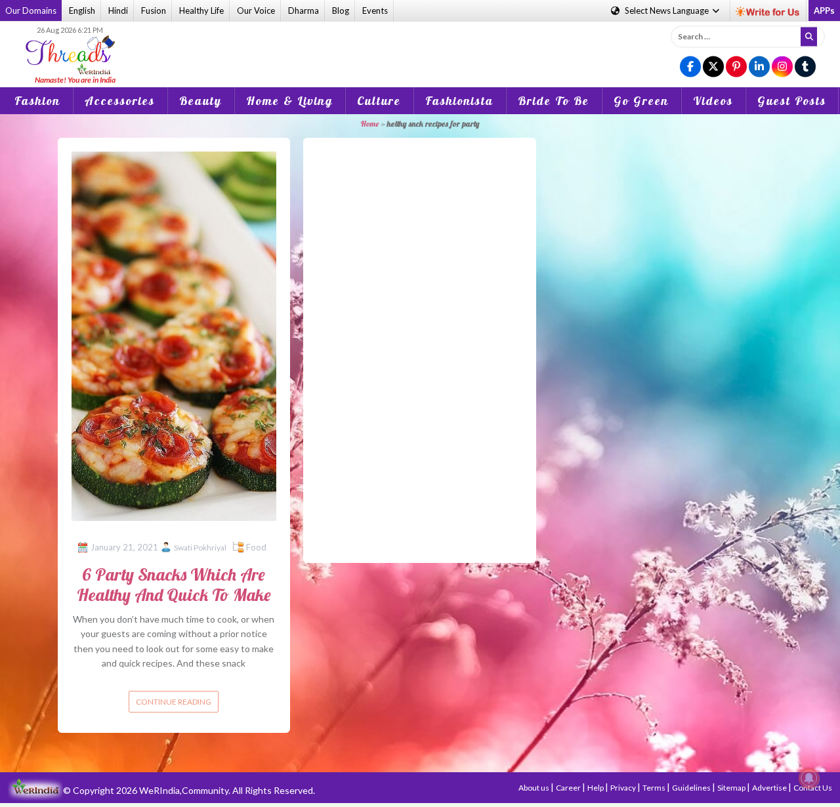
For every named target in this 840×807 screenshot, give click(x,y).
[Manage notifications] (809, 778)
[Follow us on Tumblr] (805, 67)
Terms (654, 788)
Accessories (120, 100)
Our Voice (256, 10)
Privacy (623, 788)
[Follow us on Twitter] (713, 67)
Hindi (118, 10)
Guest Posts (791, 100)
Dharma (303, 10)
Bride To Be (553, 100)
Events (375, 10)
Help (596, 788)
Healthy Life (201, 10)
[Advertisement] (420, 45)
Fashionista (459, 100)
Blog (340, 10)
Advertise (770, 788)
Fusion (153, 10)
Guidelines (692, 788)
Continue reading (173, 702)
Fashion (37, 100)
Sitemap (732, 788)
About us (534, 788)
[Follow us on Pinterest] (736, 67)
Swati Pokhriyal (200, 547)
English (82, 10)
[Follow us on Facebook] (690, 67)
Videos (713, 100)
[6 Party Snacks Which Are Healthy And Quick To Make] (174, 335)
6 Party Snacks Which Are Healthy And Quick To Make (174, 585)
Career (569, 788)
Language (668, 10)
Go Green (641, 100)
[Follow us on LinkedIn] (759, 67)
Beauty (200, 100)
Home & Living (289, 100)
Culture (379, 100)
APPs (824, 10)
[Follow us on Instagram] (782, 67)
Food (256, 547)
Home (369, 124)
